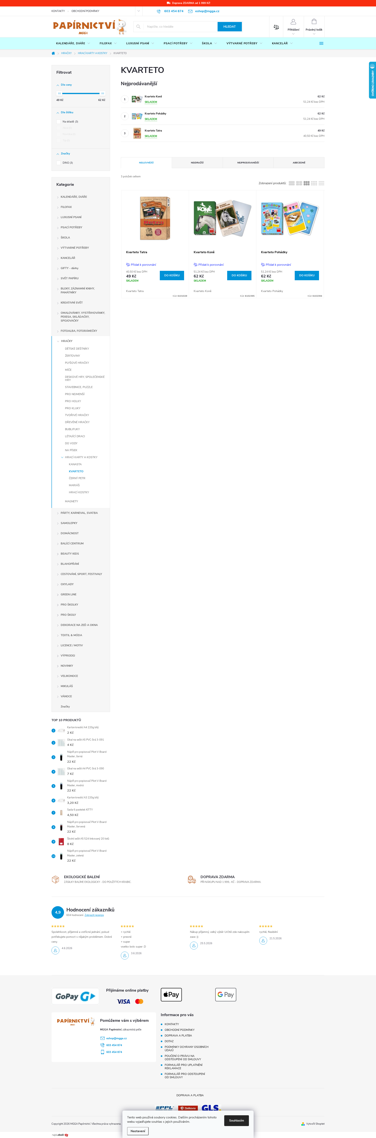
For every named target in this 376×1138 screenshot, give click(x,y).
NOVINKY (67, 666)
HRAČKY (66, 341)
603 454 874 (114, 1045)
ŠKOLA (65, 237)
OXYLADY (67, 584)
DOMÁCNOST (70, 533)
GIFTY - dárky (69, 268)
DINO (67, 163)
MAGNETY (71, 501)
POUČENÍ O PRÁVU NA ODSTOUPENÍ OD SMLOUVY (183, 1057)
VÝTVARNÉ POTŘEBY (75, 248)
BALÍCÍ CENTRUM (72, 543)
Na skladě (70, 121)
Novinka (69, 134)
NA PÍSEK (71, 450)
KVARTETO (76, 471)
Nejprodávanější (248, 162)
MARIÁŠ (74, 485)
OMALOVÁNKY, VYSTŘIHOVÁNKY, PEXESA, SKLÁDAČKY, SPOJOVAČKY (83, 317)
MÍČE (68, 370)
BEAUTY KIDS (70, 554)
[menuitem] (73, 43)
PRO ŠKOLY (68, 615)
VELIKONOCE (69, 676)
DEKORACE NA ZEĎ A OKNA (79, 625)
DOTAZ (169, 1041)
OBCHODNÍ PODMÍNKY (85, 11)
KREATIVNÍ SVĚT (72, 303)
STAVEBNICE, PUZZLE (79, 387)
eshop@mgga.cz (116, 1038)
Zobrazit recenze (94, 915)
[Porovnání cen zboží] (60, 1135)
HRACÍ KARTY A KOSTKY (81, 457)
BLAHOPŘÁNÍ (70, 564)
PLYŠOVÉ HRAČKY (77, 363)
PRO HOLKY (73, 401)
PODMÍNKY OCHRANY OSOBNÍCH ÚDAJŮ (187, 1048)
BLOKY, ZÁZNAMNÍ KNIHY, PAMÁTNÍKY (78, 290)
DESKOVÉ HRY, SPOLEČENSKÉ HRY (85, 378)
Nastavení (138, 1131)
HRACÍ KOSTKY (79, 492)
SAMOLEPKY (69, 523)
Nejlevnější (146, 162)
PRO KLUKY (72, 408)
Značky (65, 706)
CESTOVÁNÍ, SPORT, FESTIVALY (81, 574)
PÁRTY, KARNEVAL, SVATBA (79, 513)
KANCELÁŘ (68, 258)
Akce (67, 128)
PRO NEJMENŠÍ (75, 394)
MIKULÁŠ (67, 686)
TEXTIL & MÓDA (71, 635)
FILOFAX (66, 207)
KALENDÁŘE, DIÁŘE (74, 197)
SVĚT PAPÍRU (70, 278)
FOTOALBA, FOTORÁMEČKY (79, 331)
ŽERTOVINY (72, 356)
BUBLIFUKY (72, 429)
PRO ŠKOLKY (69, 605)
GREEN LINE (68, 594)
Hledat (229, 26)
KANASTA (75, 464)
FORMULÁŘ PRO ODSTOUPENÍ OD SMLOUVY (185, 1075)
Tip (66, 140)
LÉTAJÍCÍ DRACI (75, 436)
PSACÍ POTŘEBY (71, 227)
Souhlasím (236, 1120)
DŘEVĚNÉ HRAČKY (77, 422)
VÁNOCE (66, 696)
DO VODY (71, 443)
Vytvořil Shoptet (315, 1124)
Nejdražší (197, 162)
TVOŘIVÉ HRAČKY (77, 415)
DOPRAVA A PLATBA (178, 1035)
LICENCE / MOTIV (72, 645)
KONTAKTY (58, 11)
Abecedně (299, 162)
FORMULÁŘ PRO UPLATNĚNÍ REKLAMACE (183, 1066)
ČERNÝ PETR (77, 478)
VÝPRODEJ (68, 655)
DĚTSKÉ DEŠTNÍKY (77, 349)
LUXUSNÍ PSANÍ (71, 217)
